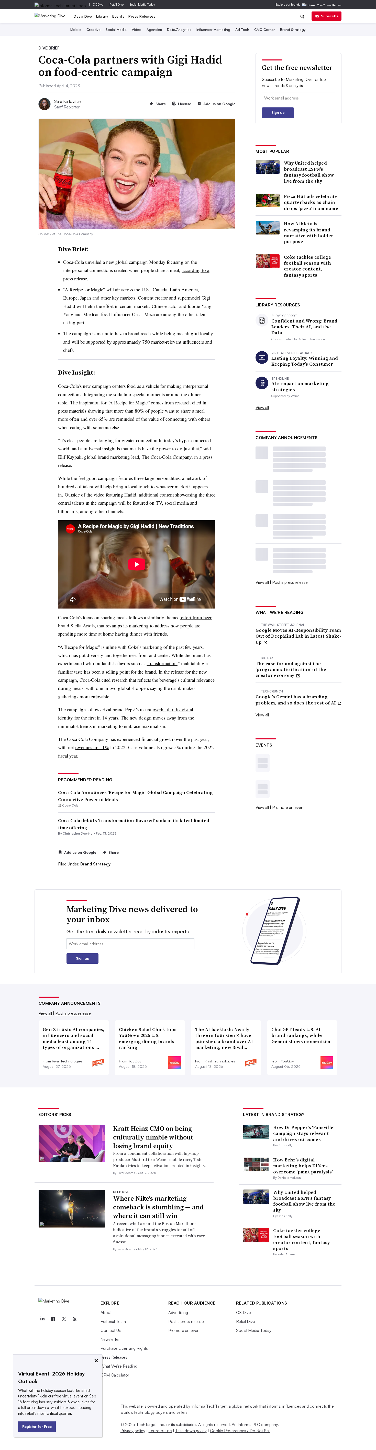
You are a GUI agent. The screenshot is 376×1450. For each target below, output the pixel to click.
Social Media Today (142, 4)
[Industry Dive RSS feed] (74, 1319)
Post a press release (290, 582)
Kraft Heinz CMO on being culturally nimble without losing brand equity (153, 1137)
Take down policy (191, 1430)
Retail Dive (116, 4)
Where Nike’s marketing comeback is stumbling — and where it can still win (158, 1207)
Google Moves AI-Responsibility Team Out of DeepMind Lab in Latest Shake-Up (298, 636)
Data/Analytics (179, 29)
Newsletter (110, 1339)
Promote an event (288, 807)
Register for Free (37, 1426)
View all (262, 407)
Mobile (75, 29)
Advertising (178, 1312)
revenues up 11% (92, 747)
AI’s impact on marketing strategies (300, 386)
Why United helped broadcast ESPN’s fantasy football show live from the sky (309, 172)
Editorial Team (113, 1321)
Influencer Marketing (213, 29)
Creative (93, 29)
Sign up (278, 112)
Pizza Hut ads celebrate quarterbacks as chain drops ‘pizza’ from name (311, 202)
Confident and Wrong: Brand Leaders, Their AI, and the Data (304, 327)
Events (118, 16)
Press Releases (141, 16)
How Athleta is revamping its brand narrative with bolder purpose (308, 233)
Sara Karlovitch (67, 101)
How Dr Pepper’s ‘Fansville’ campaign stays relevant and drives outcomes (303, 1133)
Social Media (116, 29)
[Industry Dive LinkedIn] (42, 1319)
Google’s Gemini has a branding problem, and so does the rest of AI (296, 700)
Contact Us (111, 1330)
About (106, 1312)
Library (102, 16)
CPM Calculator (115, 1375)
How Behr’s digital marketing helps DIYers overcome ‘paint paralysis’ (303, 1166)
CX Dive (98, 4)
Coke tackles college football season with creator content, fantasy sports (307, 266)
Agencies (154, 29)
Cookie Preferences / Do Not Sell (240, 1430)
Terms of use (160, 1430)
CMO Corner (264, 29)
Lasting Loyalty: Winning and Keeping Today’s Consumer (304, 361)
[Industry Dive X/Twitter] (64, 1319)
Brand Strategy (293, 29)
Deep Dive (83, 16)
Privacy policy (132, 1430)
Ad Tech (242, 29)
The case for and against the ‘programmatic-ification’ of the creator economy (291, 669)
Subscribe (329, 16)
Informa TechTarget (209, 1406)
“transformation (162, 663)
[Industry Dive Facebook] (53, 1319)
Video (136, 29)
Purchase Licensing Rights (124, 1348)
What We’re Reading (119, 1366)
